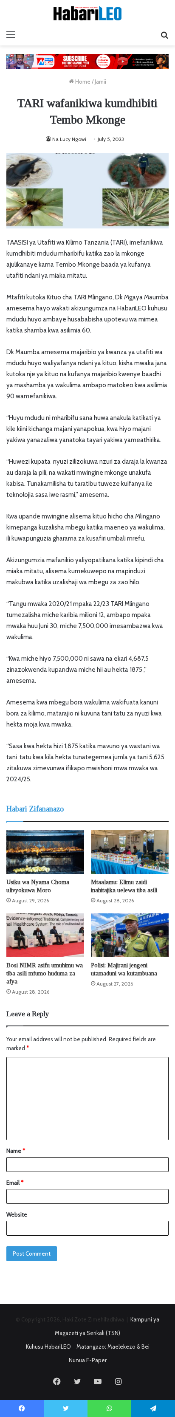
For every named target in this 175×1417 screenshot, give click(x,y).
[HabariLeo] (87, 13)
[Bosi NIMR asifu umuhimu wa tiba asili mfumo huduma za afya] (45, 935)
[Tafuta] (164, 34)
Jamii (100, 81)
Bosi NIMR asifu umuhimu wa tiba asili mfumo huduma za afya (44, 973)
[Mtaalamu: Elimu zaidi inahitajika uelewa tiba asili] (130, 852)
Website (16, 1214)
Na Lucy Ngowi (69, 139)
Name (15, 1150)
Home (82, 81)
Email (14, 1182)
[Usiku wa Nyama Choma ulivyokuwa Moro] (45, 852)
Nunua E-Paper (88, 1360)
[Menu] (10, 34)
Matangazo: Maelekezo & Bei (113, 1346)
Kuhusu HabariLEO (48, 1346)
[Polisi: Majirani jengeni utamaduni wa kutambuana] (130, 935)
